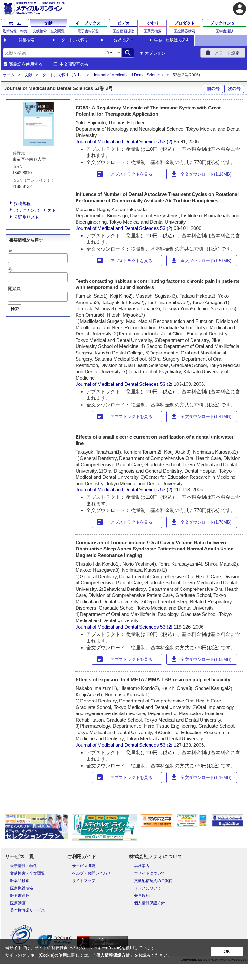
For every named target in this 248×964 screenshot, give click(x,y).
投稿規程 (22, 203)
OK (227, 951)
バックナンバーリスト (35, 210)
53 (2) (167, 141)
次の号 (234, 88)
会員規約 (142, 895)
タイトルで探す (74, 40)
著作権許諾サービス (27, 910)
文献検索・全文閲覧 (27, 873)
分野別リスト (26, 217)
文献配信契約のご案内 (153, 880)
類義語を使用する (26, 64)
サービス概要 (83, 866)
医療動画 (18, 903)
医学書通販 (19, 895)
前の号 (213, 88)
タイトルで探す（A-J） (62, 75)
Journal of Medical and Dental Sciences (128, 75)
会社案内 (142, 866)
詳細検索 (26, 40)
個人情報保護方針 (149, 903)
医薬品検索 (19, 880)
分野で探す (123, 40)
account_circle (239, 8)
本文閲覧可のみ (74, 64)
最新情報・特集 (23, 866)
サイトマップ (83, 880)
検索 (15, 309)
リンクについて (147, 888)
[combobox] (51, 53)
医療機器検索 (21, 888)
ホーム (9, 75)
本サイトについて (149, 873)
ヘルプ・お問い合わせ (91, 873)
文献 (28, 75)
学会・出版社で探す (171, 40)
